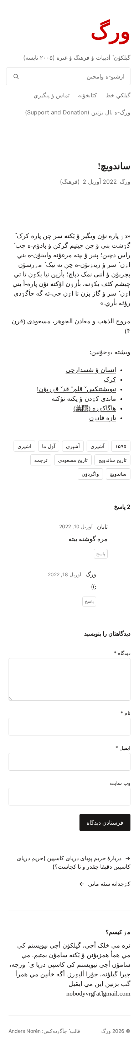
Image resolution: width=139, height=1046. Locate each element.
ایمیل (122, 748)
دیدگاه (122, 653)
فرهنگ (70, 181)
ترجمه (40, 460)
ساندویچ (118, 474)
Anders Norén (25, 1031)
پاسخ (100, 553)
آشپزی (73, 446)
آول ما (48, 446)
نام (125, 713)
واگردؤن (90, 474)
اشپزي (24, 446)
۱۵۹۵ (121, 446)
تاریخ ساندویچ (112, 460)
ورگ (110, 31)
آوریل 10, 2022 (76, 526)
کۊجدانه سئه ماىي (109, 883)
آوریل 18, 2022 (64, 574)
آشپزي (97, 446)
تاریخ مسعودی (73, 460)
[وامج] (15, 76)
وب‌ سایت (120, 783)
